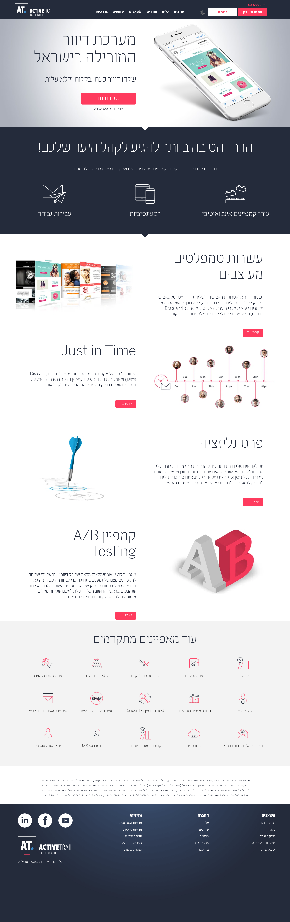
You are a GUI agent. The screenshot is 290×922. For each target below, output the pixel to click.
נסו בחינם (108, 98)
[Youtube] (65, 820)
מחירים (152, 12)
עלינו (206, 823)
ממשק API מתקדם (263, 843)
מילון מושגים (267, 836)
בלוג (272, 830)
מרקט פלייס (201, 843)
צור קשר (203, 850)
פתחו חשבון (252, 12)
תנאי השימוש (133, 836)
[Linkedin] (25, 820)
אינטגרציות (268, 850)
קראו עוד (253, 333)
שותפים (118, 12)
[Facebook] (45, 820)
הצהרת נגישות (133, 850)
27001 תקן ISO (132, 843)
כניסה (223, 12)
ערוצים (179, 12)
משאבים (135, 12)
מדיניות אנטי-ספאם (129, 823)
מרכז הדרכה (267, 823)
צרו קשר (102, 12)
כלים (165, 12)
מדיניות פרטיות (132, 830)
